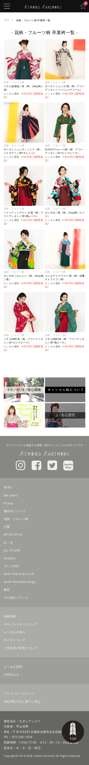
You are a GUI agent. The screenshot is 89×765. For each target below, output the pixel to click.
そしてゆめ (11, 566)
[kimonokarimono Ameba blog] (68, 464)
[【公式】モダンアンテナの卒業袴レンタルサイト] (42, 6)
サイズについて (14, 640)
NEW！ (9, 487)
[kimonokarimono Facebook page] (36, 464)
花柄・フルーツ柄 (16, 519)
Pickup (9, 503)
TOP (73, 732)
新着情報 (10, 616)
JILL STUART (12, 550)
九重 (7, 527)
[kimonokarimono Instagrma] (20, 464)
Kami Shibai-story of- (19, 574)
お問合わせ (11, 674)
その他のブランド (16, 597)
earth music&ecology (19, 582)
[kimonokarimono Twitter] (52, 464)
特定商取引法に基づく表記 (22, 701)
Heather (10, 558)
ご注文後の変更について (21, 648)
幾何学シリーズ (14, 511)
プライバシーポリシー (19, 693)
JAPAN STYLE (13, 534)
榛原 (7, 590)
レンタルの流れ (14, 632)
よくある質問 (13, 667)
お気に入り (83, 6)
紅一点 (8, 542)
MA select (11, 495)
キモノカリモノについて (21, 624)
